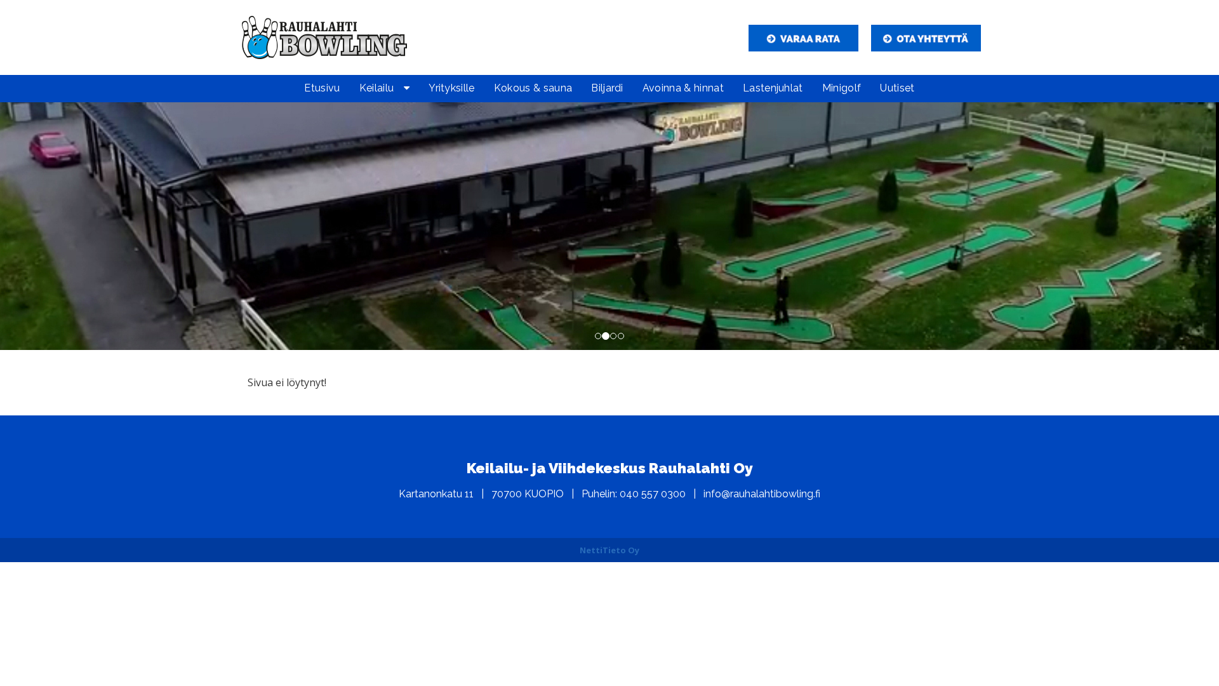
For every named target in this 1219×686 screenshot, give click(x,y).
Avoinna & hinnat (683, 88)
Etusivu (322, 88)
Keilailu (376, 88)
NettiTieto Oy (609, 550)
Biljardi (607, 88)
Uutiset (897, 88)
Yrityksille (452, 88)
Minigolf (842, 88)
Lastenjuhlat (773, 88)
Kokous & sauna (533, 88)
